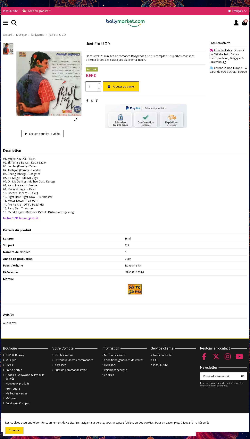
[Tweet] (92, 101)
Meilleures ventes (16, 393)
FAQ (156, 360)
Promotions (13, 388)
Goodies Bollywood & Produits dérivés (25, 377)
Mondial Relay (223, 50)
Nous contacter (163, 355)
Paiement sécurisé (115, 370)
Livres (9, 365)
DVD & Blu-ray (14, 355)
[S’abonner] (243, 376)
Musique (10, 360)
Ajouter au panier (124, 86)
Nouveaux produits (17, 383)
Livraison (109, 365)
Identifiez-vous (64, 355)
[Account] (236, 23)
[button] (5, 23)
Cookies (109, 375)
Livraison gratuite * (38, 11)
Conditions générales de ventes (124, 360)
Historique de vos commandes (74, 360)
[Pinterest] (97, 101)
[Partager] (87, 101)
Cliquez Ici (187, 422)
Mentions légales (114, 355)
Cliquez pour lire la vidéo (44, 134)
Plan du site (10, 11)
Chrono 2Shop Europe (228, 68)
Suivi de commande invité (71, 370)
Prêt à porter (13, 370)
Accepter (14, 430)
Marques (11, 398)
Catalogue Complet (17, 403)
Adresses (60, 365)
